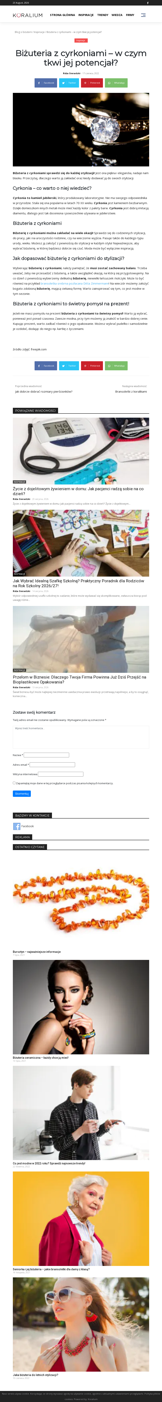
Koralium (93, 1399)
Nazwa (18, 755)
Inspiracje (86, 15)
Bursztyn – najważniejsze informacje (37, 951)
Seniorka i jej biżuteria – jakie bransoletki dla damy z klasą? (51, 1269)
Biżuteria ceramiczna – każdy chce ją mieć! (41, 1057)
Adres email (21, 764)
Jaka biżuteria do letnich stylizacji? (35, 1375)
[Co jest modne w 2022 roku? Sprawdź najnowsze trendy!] (81, 1113)
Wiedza (117, 15)
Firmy (130, 15)
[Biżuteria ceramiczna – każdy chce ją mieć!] (81, 1007)
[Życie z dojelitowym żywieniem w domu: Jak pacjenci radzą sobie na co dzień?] (81, 451)
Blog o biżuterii (23, 32)
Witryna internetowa (25, 774)
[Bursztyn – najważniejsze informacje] (81, 901)
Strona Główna (62, 15)
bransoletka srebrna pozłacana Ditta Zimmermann (75, 283)
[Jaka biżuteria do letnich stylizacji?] (81, 1324)
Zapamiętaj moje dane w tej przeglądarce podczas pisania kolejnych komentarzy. (64, 783)
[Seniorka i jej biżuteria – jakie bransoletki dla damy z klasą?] (81, 1218)
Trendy (102, 15)
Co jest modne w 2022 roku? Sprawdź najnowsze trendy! (49, 1163)
